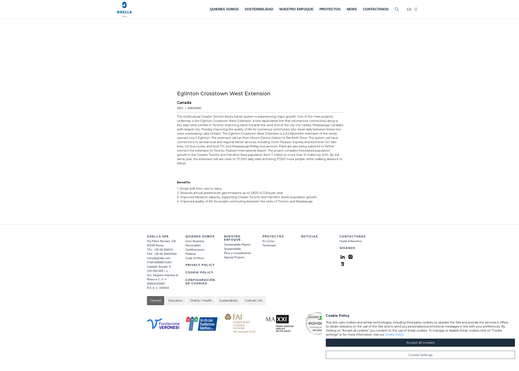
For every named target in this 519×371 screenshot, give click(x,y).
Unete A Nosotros (351, 241)
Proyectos (330, 9)
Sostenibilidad (259, 9)
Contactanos (376, 9)
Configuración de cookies (200, 281)
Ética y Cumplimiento (237, 253)
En (409, 9)
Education (175, 300)
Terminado (269, 245)
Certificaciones (195, 249)
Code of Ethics (195, 258)
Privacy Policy (200, 265)
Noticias (309, 236)
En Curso (269, 241)
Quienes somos (224, 9)
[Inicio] (124, 9)
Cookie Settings (420, 355)
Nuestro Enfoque (296, 9)
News (352, 9)
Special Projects (234, 257)
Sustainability (232, 248)
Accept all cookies (420, 342)
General (155, 300)
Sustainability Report (237, 244)
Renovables (193, 245)
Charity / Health (201, 300)
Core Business (195, 241)
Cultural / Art (254, 300)
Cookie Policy (199, 272)
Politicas (191, 253)
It (415, 9)
